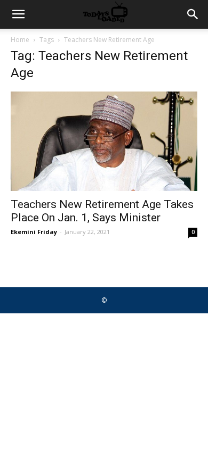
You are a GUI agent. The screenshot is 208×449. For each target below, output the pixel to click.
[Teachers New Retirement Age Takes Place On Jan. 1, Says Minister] (104, 141)
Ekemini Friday (34, 232)
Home (20, 39)
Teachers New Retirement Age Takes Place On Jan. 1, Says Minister (102, 211)
